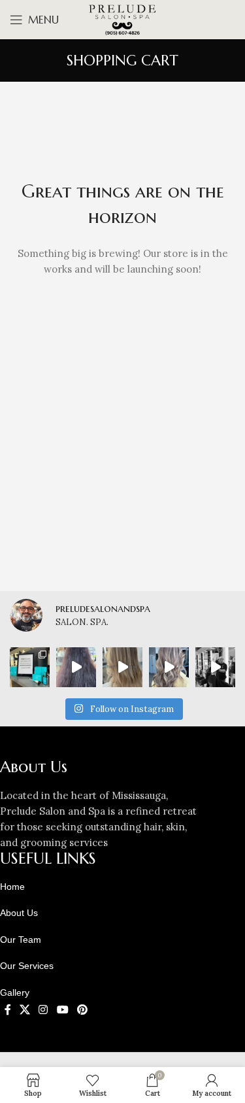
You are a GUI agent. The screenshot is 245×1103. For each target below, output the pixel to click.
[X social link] (24, 1009)
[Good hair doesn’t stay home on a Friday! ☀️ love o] (122, 667)
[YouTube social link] (62, 1009)
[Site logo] (123, 18)
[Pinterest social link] (82, 1009)
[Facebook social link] (7, 1009)
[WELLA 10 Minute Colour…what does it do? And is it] (169, 667)
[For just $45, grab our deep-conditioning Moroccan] (30, 667)
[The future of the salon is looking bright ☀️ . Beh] (215, 667)
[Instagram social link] (43, 1009)
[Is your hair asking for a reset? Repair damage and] (76, 667)
